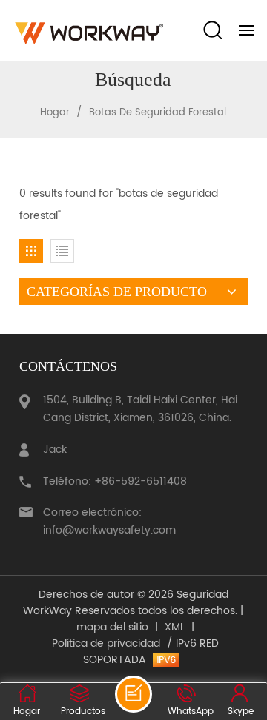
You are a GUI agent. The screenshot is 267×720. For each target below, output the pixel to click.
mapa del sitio (112, 627)
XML (175, 627)
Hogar (55, 113)
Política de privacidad (106, 644)
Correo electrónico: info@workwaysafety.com (109, 521)
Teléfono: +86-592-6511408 (115, 481)
